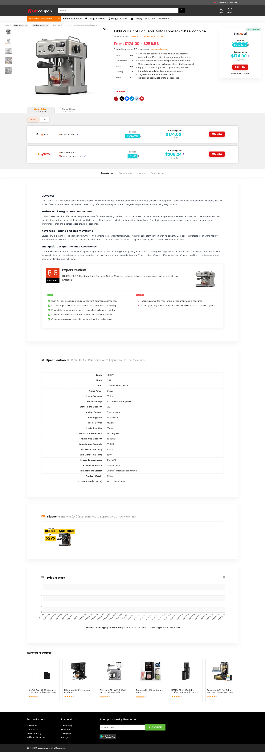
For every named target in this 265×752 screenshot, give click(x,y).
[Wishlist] (230, 9)
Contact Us (32, 729)
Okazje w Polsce (96, 18)
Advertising (66, 725)
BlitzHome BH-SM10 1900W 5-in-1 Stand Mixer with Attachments (114, 692)
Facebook (66, 729)
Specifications (126, 173)
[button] (104, 29)
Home (6, 25)
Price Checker (74, 18)
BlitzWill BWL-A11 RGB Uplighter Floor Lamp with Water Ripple (43, 691)
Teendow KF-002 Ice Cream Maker (149, 691)
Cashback (32, 725)
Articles (162, 18)
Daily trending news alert (227, 2)
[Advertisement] (203, 727)
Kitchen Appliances (40, 25)
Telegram (66, 733)
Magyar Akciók (119, 18)
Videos (142, 173)
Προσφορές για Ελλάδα (144, 18)
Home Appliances (20, 25)
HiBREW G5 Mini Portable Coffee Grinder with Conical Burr (184, 692)
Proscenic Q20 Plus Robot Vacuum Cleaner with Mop (220, 691)
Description (107, 173)
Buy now (240, 67)
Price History (157, 173)
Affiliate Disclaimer (36, 737)
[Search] (181, 10)
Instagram (66, 737)
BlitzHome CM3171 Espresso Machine (77, 691)
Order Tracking (34, 733)
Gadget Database (42, 18)
